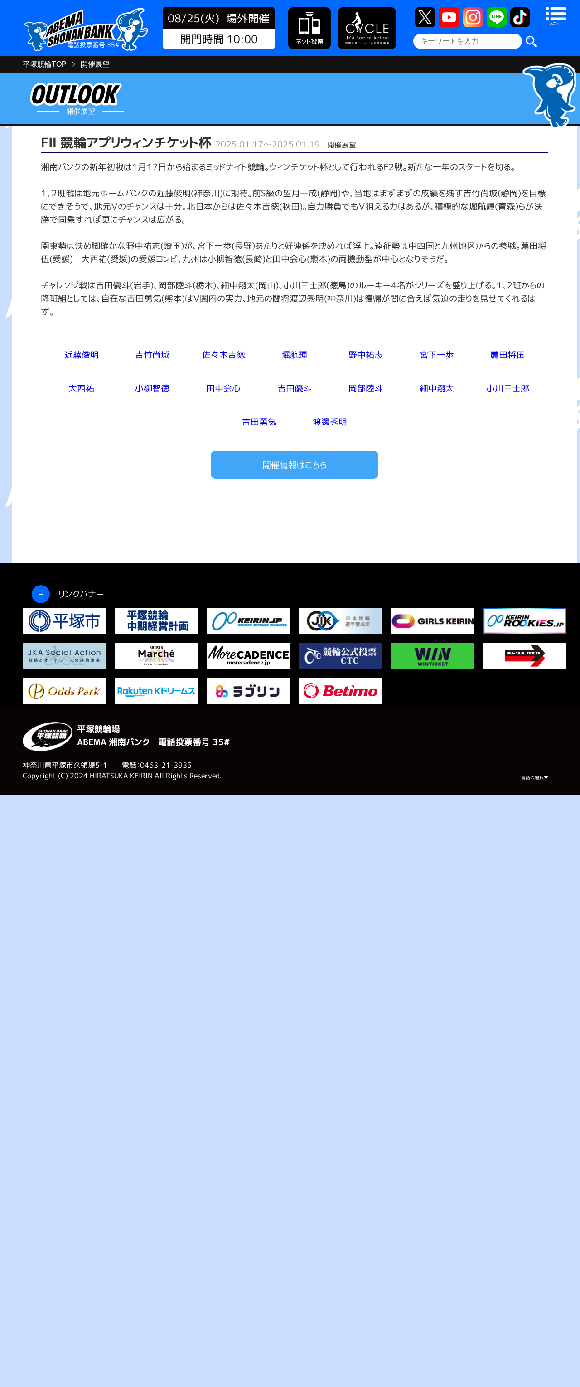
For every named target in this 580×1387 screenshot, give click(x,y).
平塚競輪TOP (45, 64)
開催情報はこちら (294, 465)
